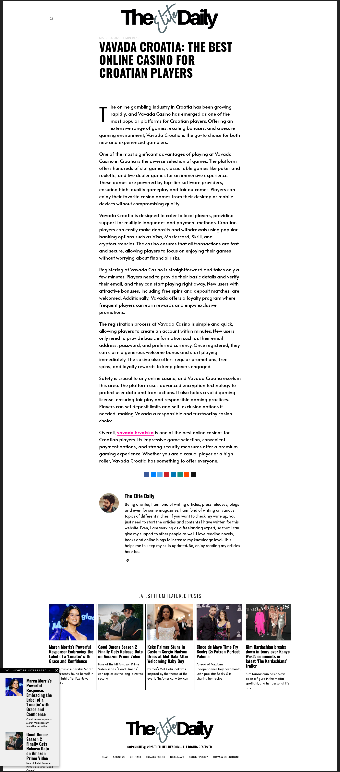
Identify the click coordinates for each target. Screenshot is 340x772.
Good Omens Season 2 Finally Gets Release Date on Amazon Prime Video (37, 746)
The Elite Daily (139, 496)
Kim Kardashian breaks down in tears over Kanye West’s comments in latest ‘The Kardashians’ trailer (268, 656)
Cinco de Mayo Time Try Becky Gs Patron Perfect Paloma (218, 651)
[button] (51, 18)
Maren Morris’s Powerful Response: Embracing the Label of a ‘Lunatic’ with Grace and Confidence (39, 697)
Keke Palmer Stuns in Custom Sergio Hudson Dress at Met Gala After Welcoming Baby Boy (167, 654)
